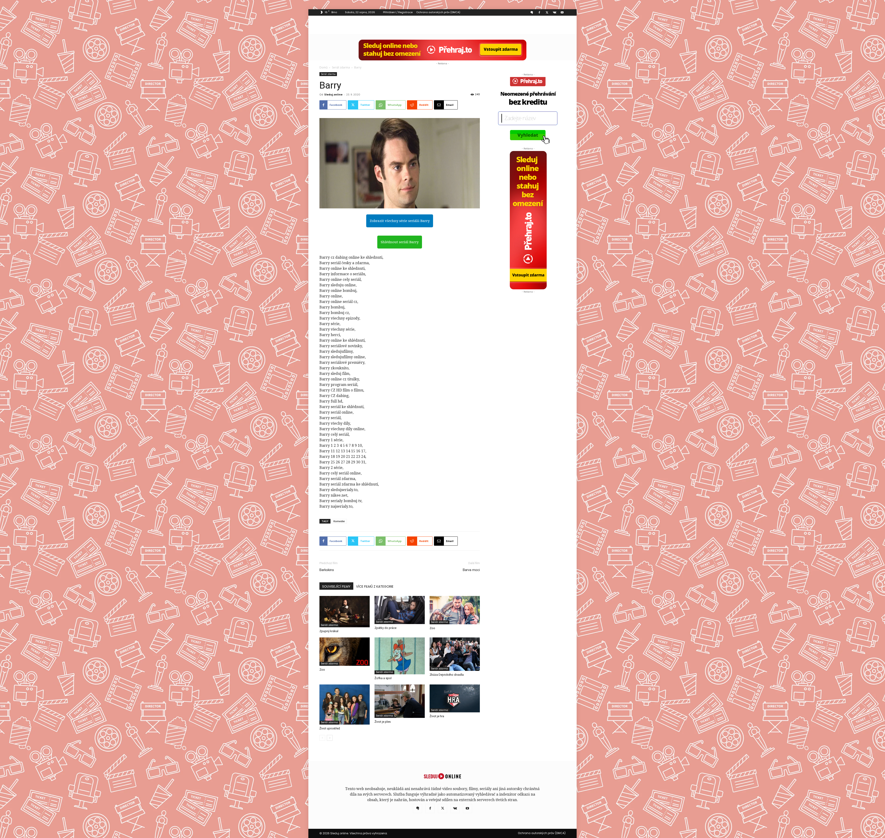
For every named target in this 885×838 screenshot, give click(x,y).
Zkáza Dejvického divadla (447, 674)
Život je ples (383, 721)
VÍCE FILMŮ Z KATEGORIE (374, 586)
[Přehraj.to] (442, 50)
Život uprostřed (329, 728)
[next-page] (330, 738)
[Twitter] (546, 12)
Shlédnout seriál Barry (400, 242)
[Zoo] (455, 610)
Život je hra (437, 716)
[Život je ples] (400, 701)
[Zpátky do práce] (400, 610)
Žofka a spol (383, 678)
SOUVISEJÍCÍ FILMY (336, 586)
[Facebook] (539, 12)
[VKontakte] (554, 12)
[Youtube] (562, 12)
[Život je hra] (455, 698)
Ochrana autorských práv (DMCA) (438, 12)
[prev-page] (322, 738)
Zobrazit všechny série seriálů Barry (400, 221)
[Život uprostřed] (344, 704)
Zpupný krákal (328, 631)
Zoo (432, 628)
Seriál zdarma (341, 67)
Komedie (339, 521)
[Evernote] (531, 12)
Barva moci (471, 570)
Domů (323, 67)
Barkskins (326, 570)
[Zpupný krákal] (344, 611)
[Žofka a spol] (400, 655)
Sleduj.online (333, 94)
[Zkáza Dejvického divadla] (455, 654)
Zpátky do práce (385, 628)
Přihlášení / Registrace (398, 12)
